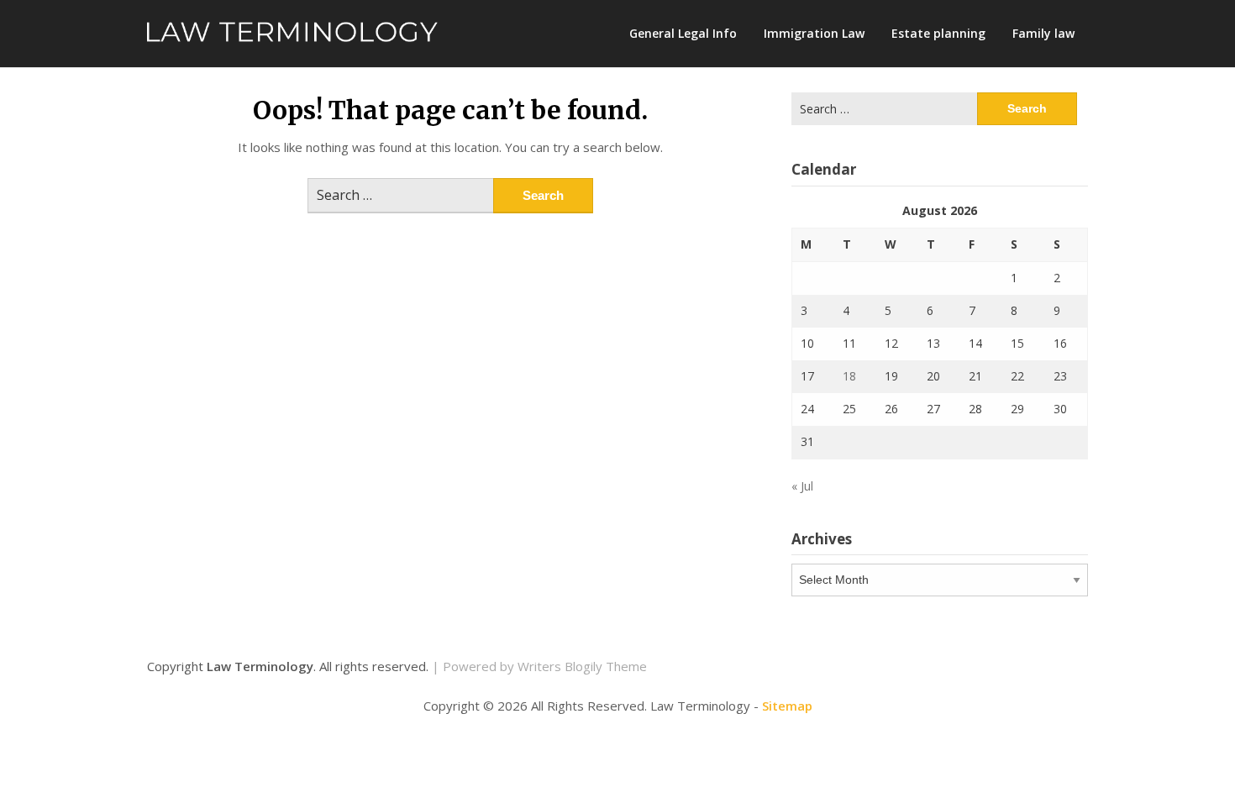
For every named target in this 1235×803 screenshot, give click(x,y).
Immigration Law (814, 33)
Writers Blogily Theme (582, 666)
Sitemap (787, 705)
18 (849, 376)
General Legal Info (683, 33)
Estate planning (938, 33)
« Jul (802, 486)
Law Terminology (260, 666)
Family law (1043, 33)
